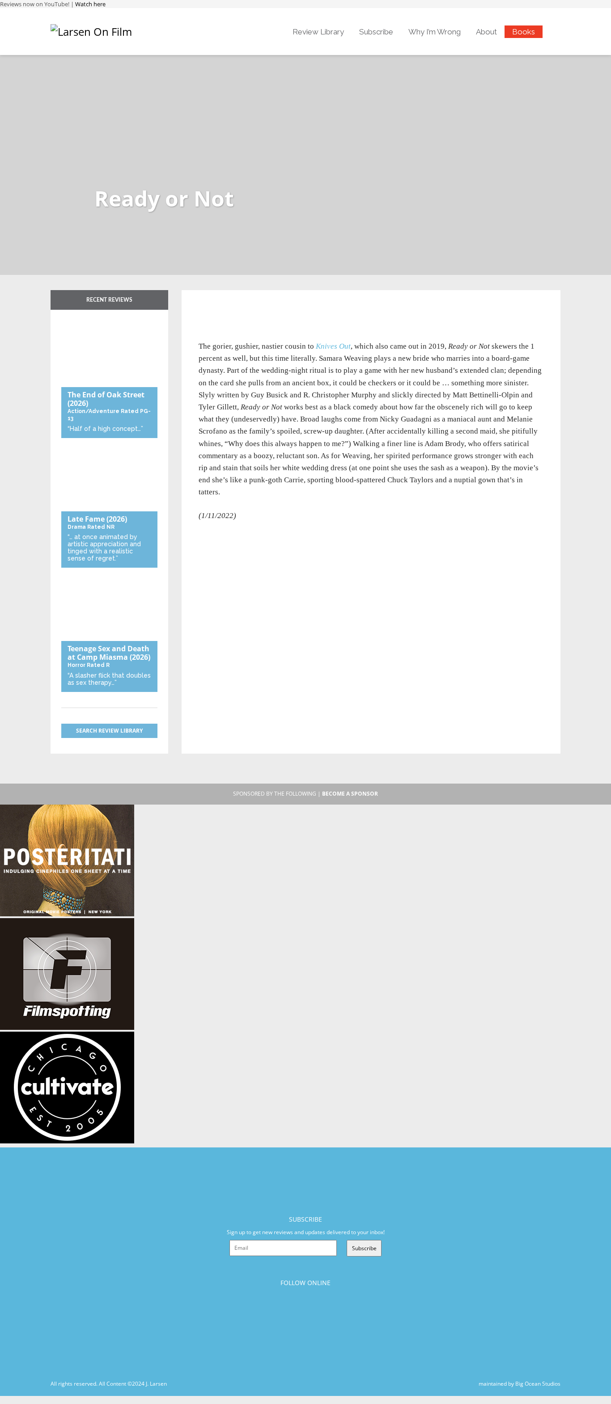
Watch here (90, 4)
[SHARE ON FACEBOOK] (222, 311)
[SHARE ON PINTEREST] (237, 311)
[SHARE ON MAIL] (252, 311)
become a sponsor (350, 793)
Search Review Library (109, 730)
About (486, 31)
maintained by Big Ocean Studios (519, 1383)
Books (523, 31)
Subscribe (376, 31)
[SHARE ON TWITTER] (207, 311)
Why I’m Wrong (434, 31)
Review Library (318, 31)
